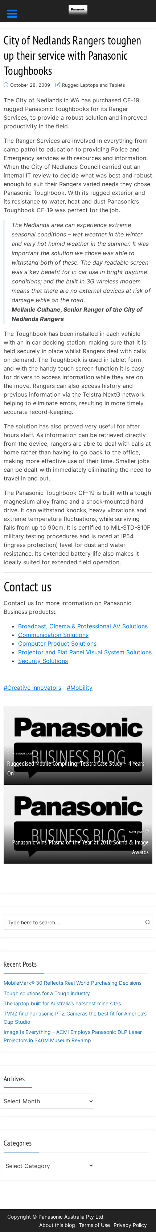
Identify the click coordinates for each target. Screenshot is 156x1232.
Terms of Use (94, 1225)
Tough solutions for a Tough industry (47, 993)
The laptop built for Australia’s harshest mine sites (62, 1003)
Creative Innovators (34, 687)
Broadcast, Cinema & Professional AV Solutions (83, 626)
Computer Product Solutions (57, 643)
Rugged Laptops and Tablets (93, 85)
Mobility (81, 687)
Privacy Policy (130, 1225)
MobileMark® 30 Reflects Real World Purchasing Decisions (72, 983)
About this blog (57, 1225)
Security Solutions (43, 660)
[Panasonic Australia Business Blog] (78, 10)
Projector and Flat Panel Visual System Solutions (85, 652)
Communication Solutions (53, 634)
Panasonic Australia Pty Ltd (70, 1217)
